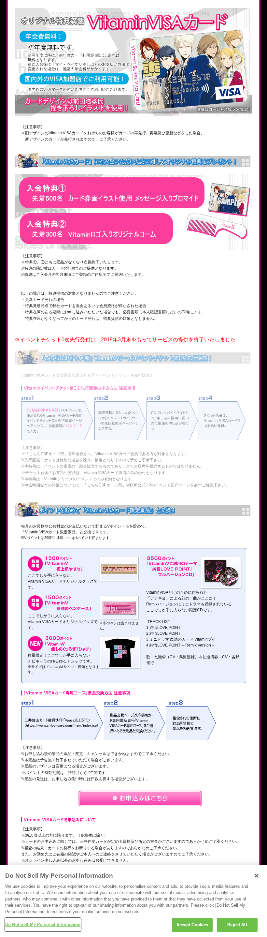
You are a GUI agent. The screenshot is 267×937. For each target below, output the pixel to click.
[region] (133, 901)
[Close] (256, 876)
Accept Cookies (192, 924)
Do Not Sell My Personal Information (43, 924)
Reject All (237, 924)
